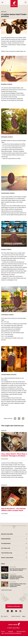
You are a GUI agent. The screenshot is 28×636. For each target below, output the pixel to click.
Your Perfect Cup (6, 553)
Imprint (10, 631)
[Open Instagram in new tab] (20, 611)
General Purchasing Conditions (11, 633)
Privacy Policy (21, 631)
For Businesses (6, 543)
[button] (25, 2)
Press (3, 631)
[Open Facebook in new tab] (12, 611)
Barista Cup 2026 (7, 534)
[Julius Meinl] (14, 3)
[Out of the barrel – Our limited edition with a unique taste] (14, 496)
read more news (6, 590)
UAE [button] (23, 616)
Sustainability (6, 539)
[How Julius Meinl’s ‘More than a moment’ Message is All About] (14, 441)
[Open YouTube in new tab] (16, 611)
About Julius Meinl (7, 557)
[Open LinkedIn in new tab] (8, 611)
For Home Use (5, 548)
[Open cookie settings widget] (2, 633)
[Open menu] (2, 2)
